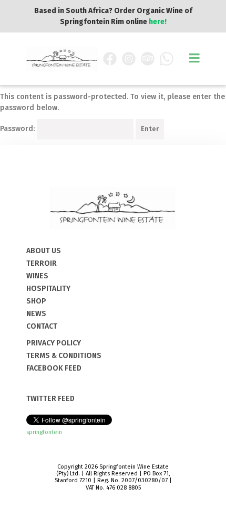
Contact (41, 326)
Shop (36, 301)
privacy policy (53, 343)
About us (43, 250)
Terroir (41, 263)
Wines (37, 276)
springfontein (44, 432)
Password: (18, 128)
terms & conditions (63, 355)
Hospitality (48, 288)
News (36, 313)
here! (158, 21)
